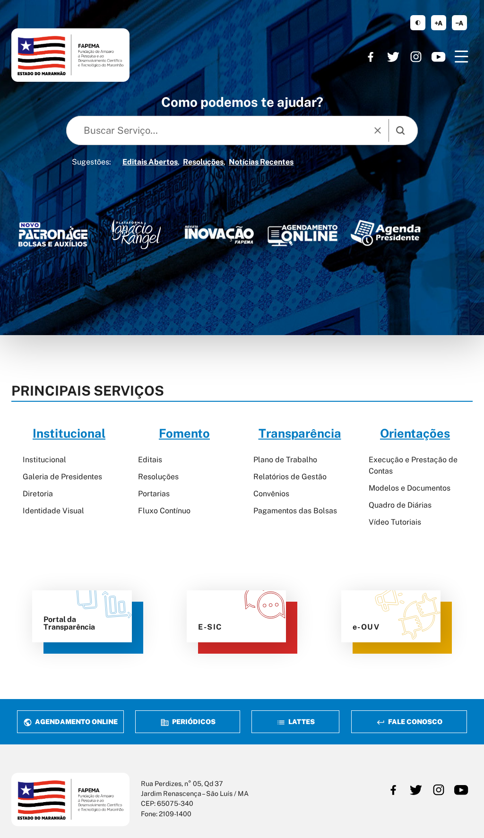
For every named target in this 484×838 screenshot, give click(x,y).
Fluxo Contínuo (164, 510)
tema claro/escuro (417, 22)
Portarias (154, 493)
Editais (150, 459)
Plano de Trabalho (285, 459)
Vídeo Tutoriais (395, 522)
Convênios (271, 493)
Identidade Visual (53, 510)
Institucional (44, 459)
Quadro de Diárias (400, 505)
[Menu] (461, 56)
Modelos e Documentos (409, 488)
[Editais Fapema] (302, 233)
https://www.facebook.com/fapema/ (370, 56)
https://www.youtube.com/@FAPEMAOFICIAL (438, 56)
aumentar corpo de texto (438, 22)
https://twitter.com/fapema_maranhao (393, 56)
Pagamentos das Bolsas (295, 510)
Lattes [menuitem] (301, 721)
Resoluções (203, 161)
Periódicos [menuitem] (193, 721)
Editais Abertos (150, 161)
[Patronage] (53, 236)
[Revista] (219, 234)
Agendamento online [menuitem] (76, 721)
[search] (400, 130)
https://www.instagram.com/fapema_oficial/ (416, 56)
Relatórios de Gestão (290, 476)
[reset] (377, 130)
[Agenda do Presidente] (385, 233)
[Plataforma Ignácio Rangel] (136, 234)
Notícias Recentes (261, 161)
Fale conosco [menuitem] (414, 721)
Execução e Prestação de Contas (413, 465)
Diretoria (38, 493)
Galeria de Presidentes (62, 476)
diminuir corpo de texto (459, 22)
